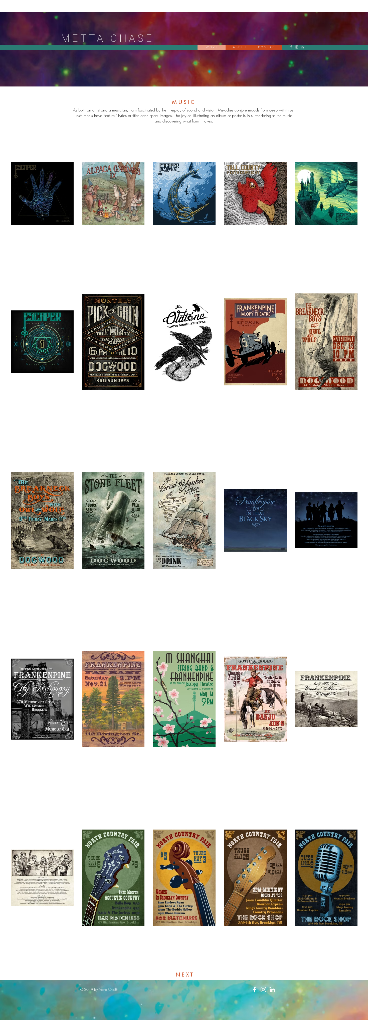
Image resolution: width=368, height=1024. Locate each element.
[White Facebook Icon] (291, 47)
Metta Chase (108, 989)
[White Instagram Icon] (297, 47)
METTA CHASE (107, 38)
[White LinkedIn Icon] (302, 47)
